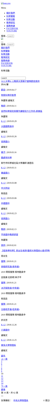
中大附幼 (5, 188)
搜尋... (4, 36)
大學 (7, 81)
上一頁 (4, 359)
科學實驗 (10, 16)
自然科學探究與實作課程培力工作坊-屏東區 (21, 111)
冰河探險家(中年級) (10, 288)
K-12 (12, 81)
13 (2, 381)
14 (2, 383)
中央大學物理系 (20, 400)
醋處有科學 (6, 158)
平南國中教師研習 (9, 234)
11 (2, 376)
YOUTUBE (11, 31)
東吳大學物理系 (8, 345)
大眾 (20, 81)
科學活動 (10, 19)
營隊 (29, 81)
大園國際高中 (7, 126)
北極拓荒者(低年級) (10, 309)
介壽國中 (5, 330)
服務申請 (10, 26)
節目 (33, 81)
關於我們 (10, 13)
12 (2, 378)
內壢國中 (5, 203)
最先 (3, 356)
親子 (25, 81)
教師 (16, 81)
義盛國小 (5, 173)
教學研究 (10, 23)
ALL (3, 81)
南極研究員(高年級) (10, 267)
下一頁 (4, 386)
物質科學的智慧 (8, 95)
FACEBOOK (12, 28)
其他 (37, 81)
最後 (3, 389)
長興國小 (5, 141)
